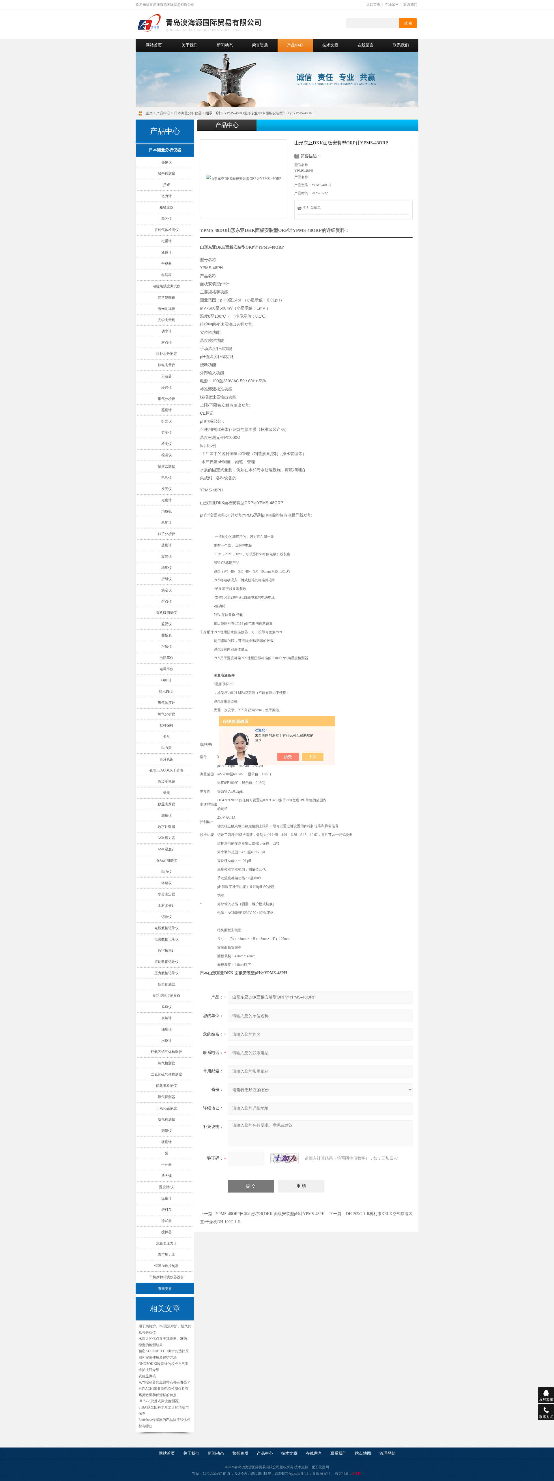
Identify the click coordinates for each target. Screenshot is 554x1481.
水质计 (166, 1041)
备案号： (327, 1473)
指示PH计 (166, 692)
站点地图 (363, 1453)
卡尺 (166, 737)
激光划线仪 (166, 309)
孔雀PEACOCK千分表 (166, 770)
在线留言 (392, 5)
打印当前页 (312, 207)
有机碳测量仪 (166, 613)
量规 (166, 793)
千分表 (166, 1165)
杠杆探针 (166, 725)
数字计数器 (166, 827)
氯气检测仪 (166, 1063)
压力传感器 (166, 984)
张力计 (166, 196)
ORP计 (166, 680)
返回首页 (373, 5)
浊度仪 (166, 1029)
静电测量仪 (166, 365)
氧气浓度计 (166, 703)
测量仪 (166, 815)
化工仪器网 (320, 1467)
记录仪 (166, 917)
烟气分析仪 (166, 399)
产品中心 (295, 45)
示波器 (166, 376)
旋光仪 (166, 556)
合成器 (166, 264)
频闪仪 (166, 219)
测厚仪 (166, 1131)
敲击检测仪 (166, 174)
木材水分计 (166, 905)
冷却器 (166, 1221)
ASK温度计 (166, 849)
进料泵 (166, 1210)
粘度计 (166, 523)
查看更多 (165, 1289)
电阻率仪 (166, 658)
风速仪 (166, 1007)
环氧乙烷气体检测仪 (166, 1052)
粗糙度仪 (166, 207)
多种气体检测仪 (166, 230)
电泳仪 (166, 478)
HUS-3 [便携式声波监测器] (158, 1401)
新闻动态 (225, 45)
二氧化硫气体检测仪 (166, 1074)
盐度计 (166, 545)
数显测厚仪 (166, 804)
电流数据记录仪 (166, 939)
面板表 (166, 635)
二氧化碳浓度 (166, 1108)
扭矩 (166, 185)
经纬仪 (166, 387)
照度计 (166, 410)
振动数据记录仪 (166, 962)
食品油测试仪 (166, 860)
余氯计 (166, 1018)
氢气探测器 (166, 1097)
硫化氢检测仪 (166, 1086)
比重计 (166, 241)
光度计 (166, 500)
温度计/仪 (166, 1187)
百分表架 (166, 759)
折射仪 (166, 579)
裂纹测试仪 (166, 782)
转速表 (166, 883)
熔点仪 (166, 601)
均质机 (166, 511)
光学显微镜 (166, 297)
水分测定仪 (166, 894)
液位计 (166, 252)
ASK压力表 (166, 838)
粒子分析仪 (166, 534)
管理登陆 (387, 1453)
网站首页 (154, 45)
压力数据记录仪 (166, 973)
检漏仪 (166, 455)
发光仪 (166, 489)
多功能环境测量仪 (166, 996)
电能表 (166, 275)
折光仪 (166, 421)
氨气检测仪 (166, 1119)
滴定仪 (166, 590)
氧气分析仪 (166, 714)
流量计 (166, 1198)
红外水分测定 (166, 354)
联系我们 (410, 5)
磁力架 (166, 748)
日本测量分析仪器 (188, 113)
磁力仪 (166, 872)
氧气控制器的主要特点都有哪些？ (164, 1382)
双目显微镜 (147, 1376)
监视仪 (166, 624)
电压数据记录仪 (166, 928)
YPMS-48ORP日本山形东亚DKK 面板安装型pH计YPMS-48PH (270, 1214)
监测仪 (166, 433)
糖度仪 (166, 568)
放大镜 (166, 1176)
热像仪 (166, 162)
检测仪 (166, 444)
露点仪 (166, 342)
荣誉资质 (260, 45)
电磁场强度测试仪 (166, 286)
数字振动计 (166, 951)
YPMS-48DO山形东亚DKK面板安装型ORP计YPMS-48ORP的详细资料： (274, 230)
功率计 (166, 331)
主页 (149, 113)
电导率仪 (166, 669)
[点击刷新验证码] (284, 1158)
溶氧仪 (166, 646)
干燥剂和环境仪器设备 (166, 1277)
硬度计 (166, 1142)
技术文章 (330, 45)
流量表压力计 (166, 1243)
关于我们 (189, 45)
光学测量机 (166, 320)
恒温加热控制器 (166, 1266)
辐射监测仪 (166, 466)
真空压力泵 (166, 1255)
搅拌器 (166, 1232)
